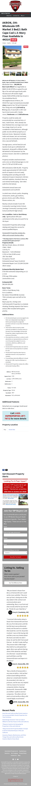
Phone (5, 538)
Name (5, 526)
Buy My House (22, 751)
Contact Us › (16, 16)
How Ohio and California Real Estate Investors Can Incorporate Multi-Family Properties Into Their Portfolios (15, 715)
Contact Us (14, 755)
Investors (7, 753)
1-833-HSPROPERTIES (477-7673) (20, 13)
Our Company (14, 753)
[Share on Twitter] (6, 470)
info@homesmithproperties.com (15, 781)
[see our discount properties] (15, 492)
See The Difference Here (15, 583)
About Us (9, 16)
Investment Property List (11, 751)
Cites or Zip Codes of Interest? (12, 532)
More (22, 16)
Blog (19, 755)
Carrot (25, 784)
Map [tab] (5, 430)
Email (5, 544)
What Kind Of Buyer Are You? (12, 550)
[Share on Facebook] (3, 470)
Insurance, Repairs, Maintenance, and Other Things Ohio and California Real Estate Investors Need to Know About (14, 737)
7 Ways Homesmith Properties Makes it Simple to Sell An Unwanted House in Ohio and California (15, 730)
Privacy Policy (22, 753)
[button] (2, 74)
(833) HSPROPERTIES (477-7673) (15, 779)
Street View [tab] (12, 430)
